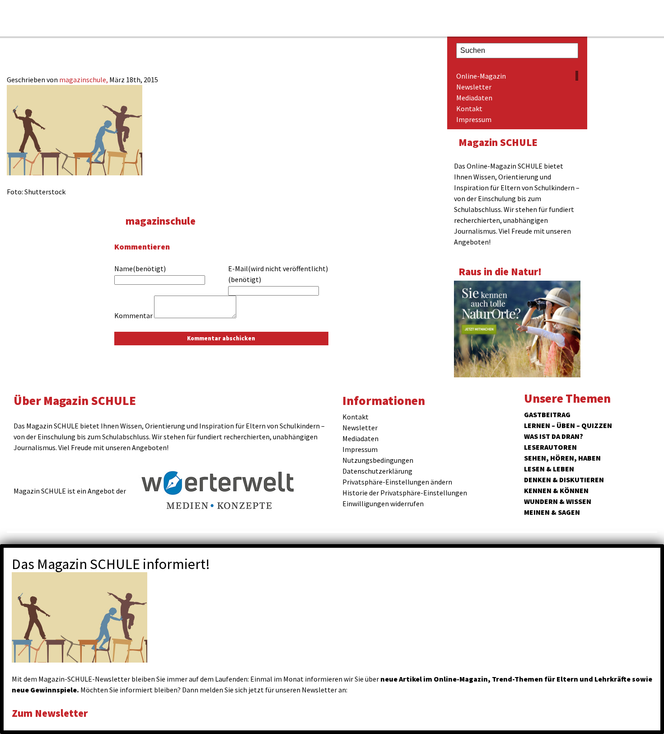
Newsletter (473, 86)
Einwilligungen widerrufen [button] (383, 503)
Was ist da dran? (553, 436)
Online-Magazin (481, 75)
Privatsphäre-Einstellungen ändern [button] (397, 481)
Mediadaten (474, 97)
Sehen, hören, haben (562, 457)
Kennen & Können (556, 490)
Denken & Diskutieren (564, 479)
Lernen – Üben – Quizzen (568, 425)
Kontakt (469, 108)
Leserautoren (550, 447)
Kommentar (133, 315)
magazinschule (161, 220)
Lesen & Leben (549, 468)
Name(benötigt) (140, 268)
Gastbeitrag (547, 414)
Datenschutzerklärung (377, 470)
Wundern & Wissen (557, 501)
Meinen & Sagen (552, 512)
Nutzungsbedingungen (377, 460)
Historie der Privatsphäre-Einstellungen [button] (404, 492)
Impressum (473, 119)
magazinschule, (84, 79)
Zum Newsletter (50, 713)
